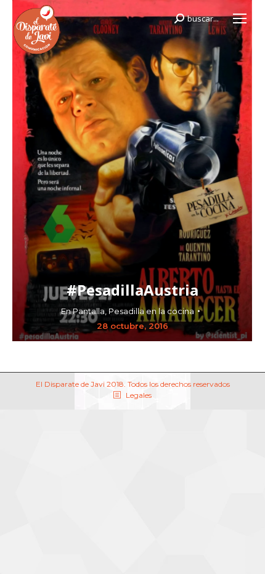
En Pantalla (83, 311)
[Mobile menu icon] (239, 18)
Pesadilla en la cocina (151, 311)
